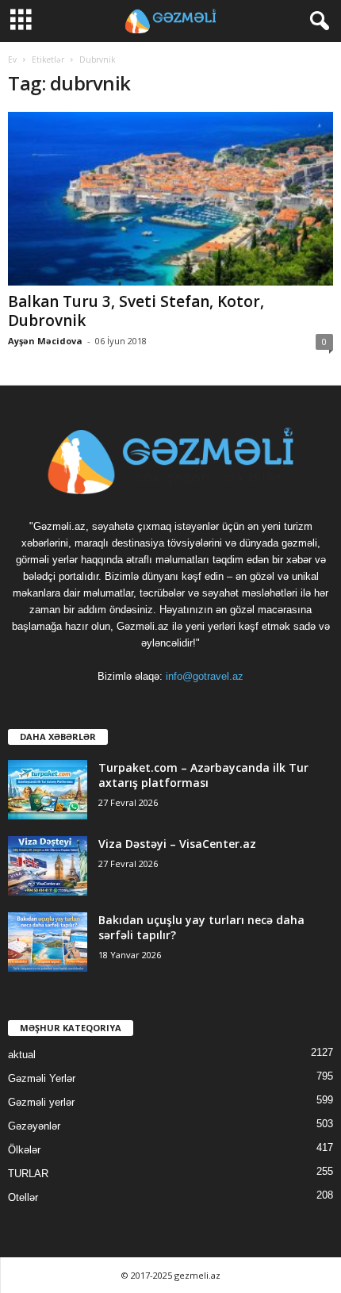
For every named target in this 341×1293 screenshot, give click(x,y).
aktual (22, 1055)
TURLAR (28, 1174)
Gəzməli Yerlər (41, 1078)
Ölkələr (24, 1150)
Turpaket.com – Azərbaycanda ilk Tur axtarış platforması (203, 775)
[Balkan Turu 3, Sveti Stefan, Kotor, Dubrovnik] (170, 199)
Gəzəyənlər (34, 1126)
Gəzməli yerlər (41, 1102)
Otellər (23, 1197)
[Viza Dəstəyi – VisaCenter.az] (47, 866)
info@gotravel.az (204, 676)
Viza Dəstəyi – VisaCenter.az (177, 843)
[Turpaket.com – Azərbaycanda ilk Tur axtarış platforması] (47, 789)
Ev (12, 59)
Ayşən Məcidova (45, 341)
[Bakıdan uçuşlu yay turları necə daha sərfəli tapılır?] (47, 942)
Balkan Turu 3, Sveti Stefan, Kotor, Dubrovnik (136, 311)
